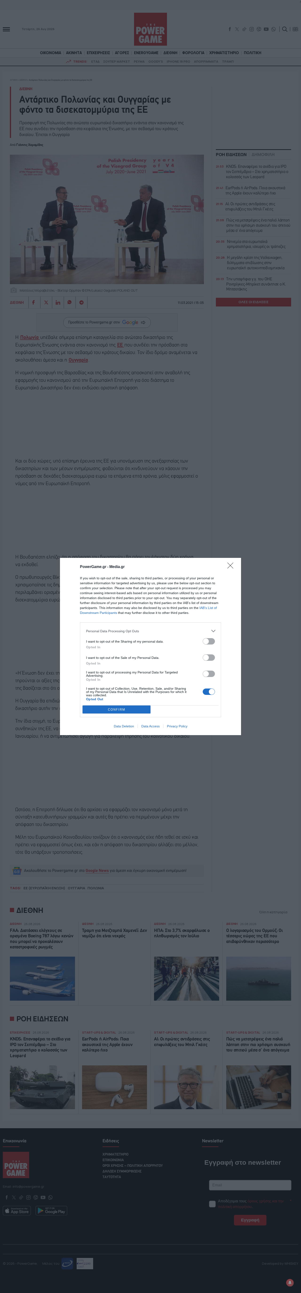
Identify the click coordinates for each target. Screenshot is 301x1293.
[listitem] (150, 630)
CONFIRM (116, 709)
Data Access (150, 726)
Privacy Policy (177, 726)
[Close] (231, 567)
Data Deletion (124, 726)
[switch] (209, 641)
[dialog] (150, 646)
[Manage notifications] (290, 1282)
